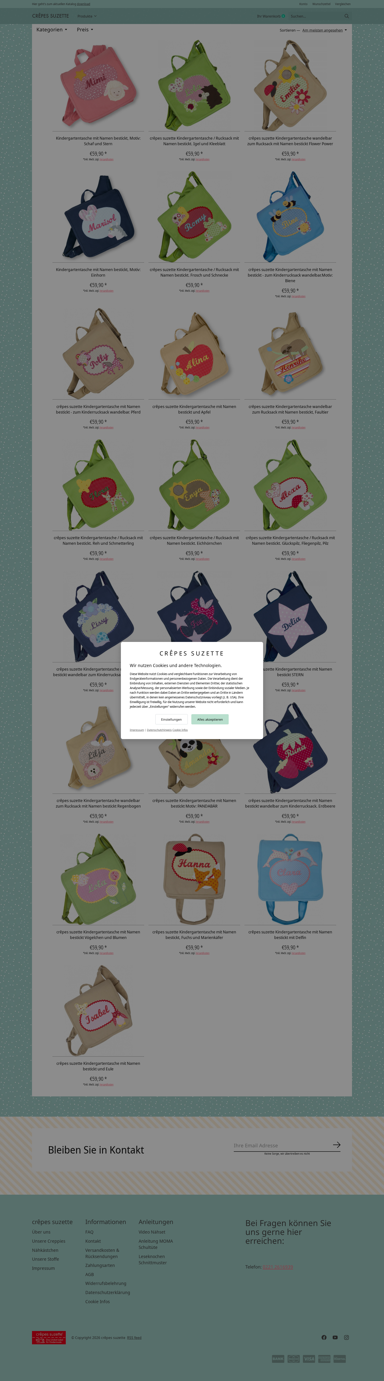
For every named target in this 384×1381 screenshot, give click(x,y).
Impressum (137, 730)
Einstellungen (171, 719)
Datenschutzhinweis (159, 730)
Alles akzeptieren (210, 719)
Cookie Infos (180, 730)
